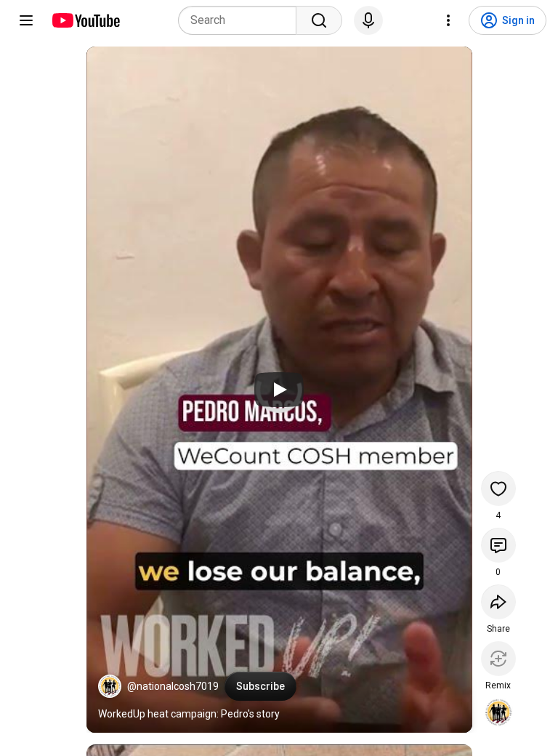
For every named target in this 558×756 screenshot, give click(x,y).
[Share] (498, 601)
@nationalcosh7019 (173, 686)
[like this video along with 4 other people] (498, 488)
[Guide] (26, 20)
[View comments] (498, 545)
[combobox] (241, 20)
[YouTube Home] (85, 20)
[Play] (279, 389)
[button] (109, 686)
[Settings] (448, 20)
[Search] (319, 20)
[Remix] (498, 658)
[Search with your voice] (368, 20)
